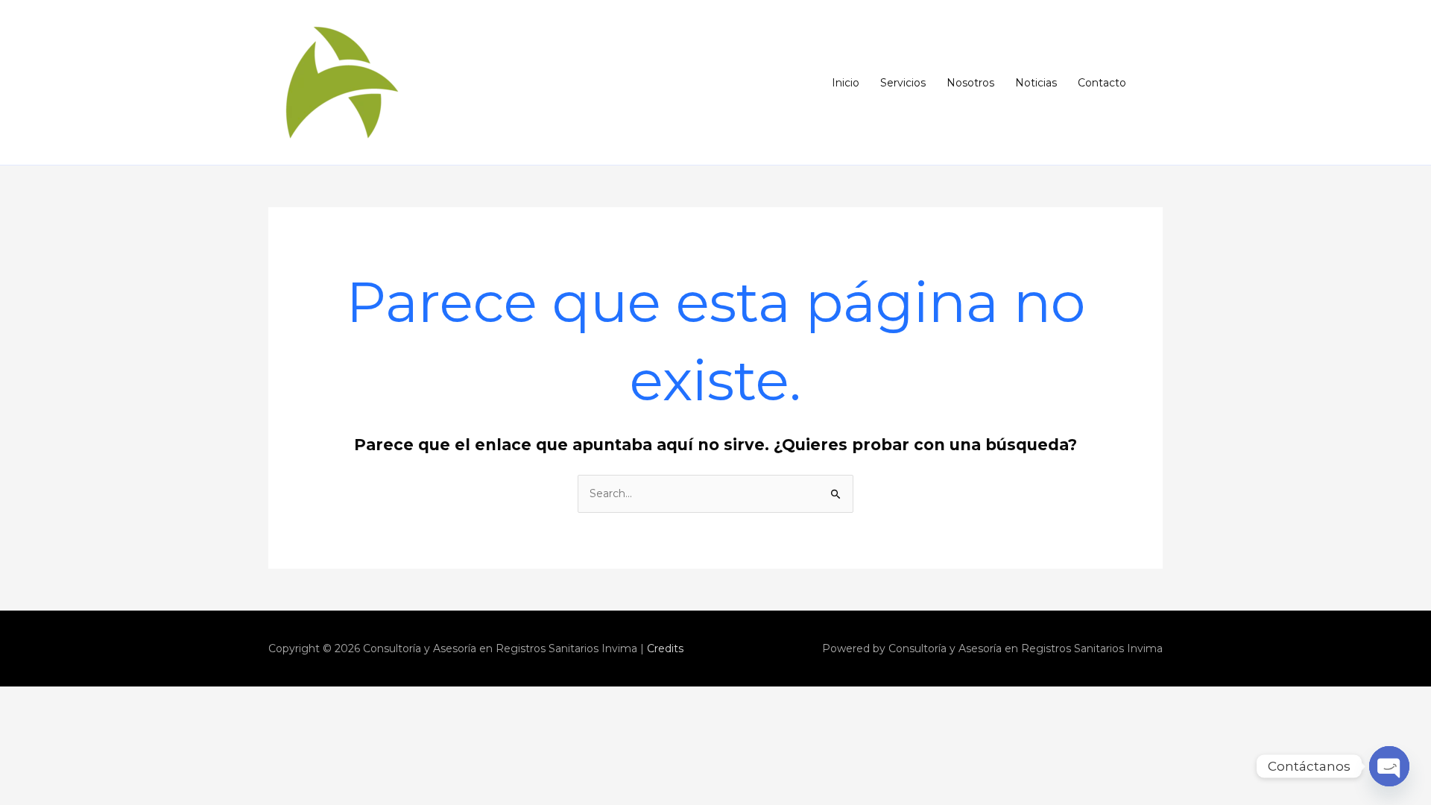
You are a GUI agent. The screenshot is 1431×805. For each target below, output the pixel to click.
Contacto (1102, 82)
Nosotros (970, 82)
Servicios (903, 82)
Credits (665, 648)
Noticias (1036, 82)
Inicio (845, 82)
